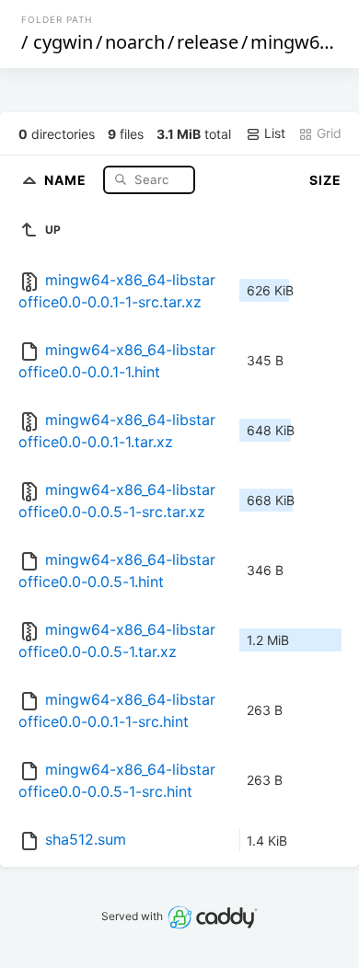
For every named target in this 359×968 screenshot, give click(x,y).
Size (325, 180)
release (207, 41)
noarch (135, 41)
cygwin (63, 41)
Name (67, 179)
